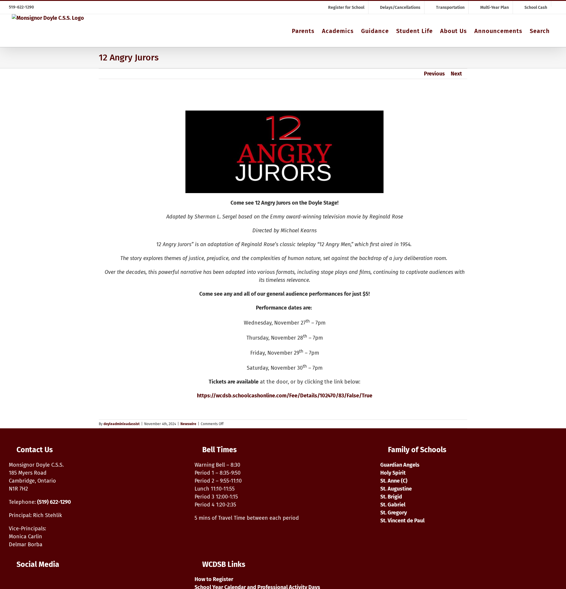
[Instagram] (13, 582)
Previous (434, 73)
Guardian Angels (399, 465)
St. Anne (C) (393, 481)
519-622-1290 (21, 7)
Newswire (188, 424)
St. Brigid (391, 496)
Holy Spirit (393, 473)
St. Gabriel (392, 504)
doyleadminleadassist (121, 424)
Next (456, 73)
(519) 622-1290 (54, 502)
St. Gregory (393, 512)
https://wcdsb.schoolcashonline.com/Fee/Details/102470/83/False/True (284, 395)
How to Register (214, 579)
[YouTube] (27, 582)
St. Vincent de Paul (402, 520)
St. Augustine (396, 489)
